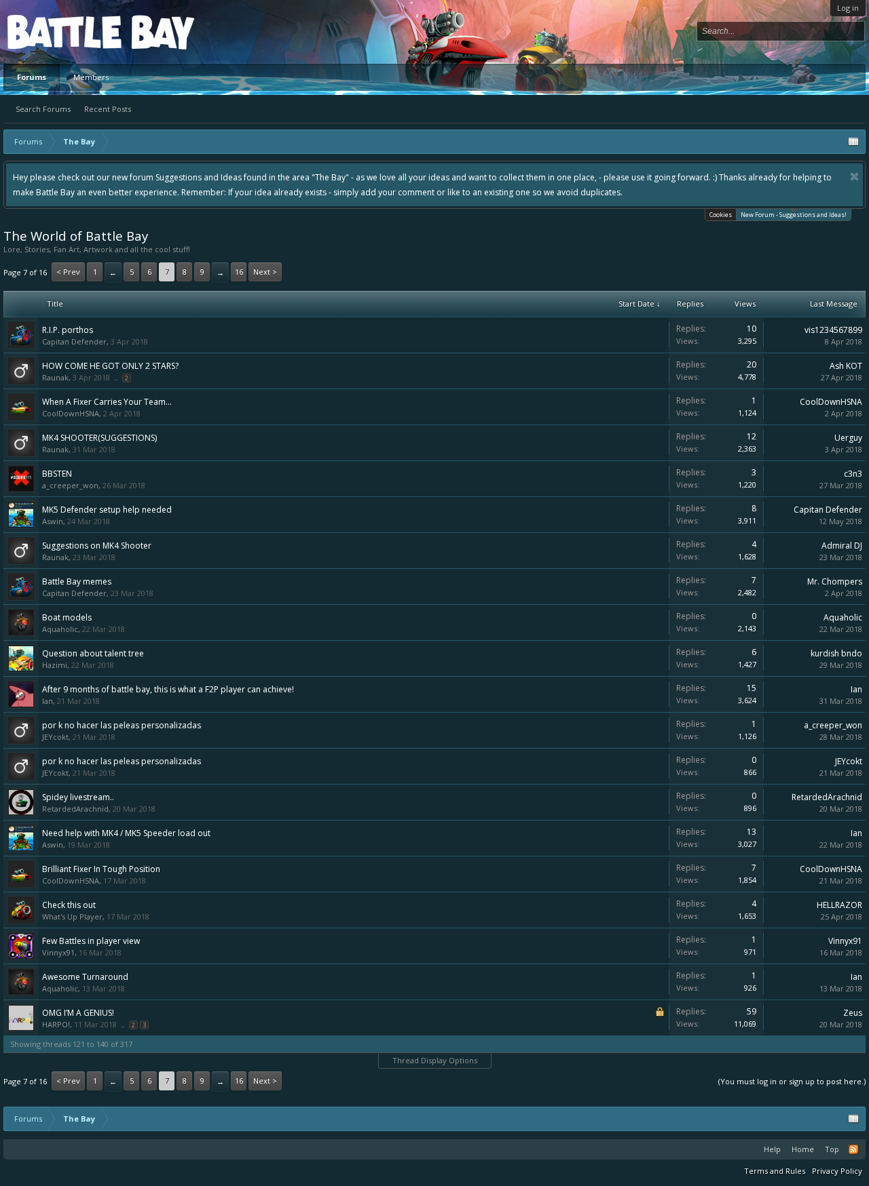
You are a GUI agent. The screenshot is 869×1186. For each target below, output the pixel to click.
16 (239, 271)
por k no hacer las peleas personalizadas (121, 725)
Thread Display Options (434, 1060)
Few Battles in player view (91, 941)
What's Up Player (72, 916)
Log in (848, 8)
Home (803, 1149)
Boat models (67, 617)
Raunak (55, 377)
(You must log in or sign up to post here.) (792, 1081)
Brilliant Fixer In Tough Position (101, 869)
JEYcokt (55, 737)
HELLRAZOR (839, 905)
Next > (265, 271)
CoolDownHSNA (70, 413)
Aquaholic (60, 629)
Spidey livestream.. (78, 797)
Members (91, 77)
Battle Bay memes (76, 581)
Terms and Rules (774, 1171)
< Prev (68, 271)
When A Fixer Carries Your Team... (107, 402)
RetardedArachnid (75, 809)
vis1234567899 (833, 330)
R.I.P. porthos (67, 330)
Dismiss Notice (854, 177)
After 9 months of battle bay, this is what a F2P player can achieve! (168, 689)
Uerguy (848, 437)
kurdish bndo (836, 653)
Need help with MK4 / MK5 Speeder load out (126, 833)
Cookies (720, 214)
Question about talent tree (93, 653)
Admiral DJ (841, 545)
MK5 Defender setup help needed (107, 509)
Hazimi (54, 665)
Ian (47, 701)
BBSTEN (57, 473)
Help (772, 1149)
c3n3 (853, 473)
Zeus (852, 1013)
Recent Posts (107, 109)
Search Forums (43, 109)
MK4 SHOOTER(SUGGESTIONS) (99, 437)
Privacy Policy (837, 1171)
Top (832, 1149)
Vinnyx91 (58, 952)
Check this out (69, 905)
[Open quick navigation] (853, 141)
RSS (853, 1149)
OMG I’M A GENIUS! (78, 1013)
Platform (57, 31)
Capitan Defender (74, 341)
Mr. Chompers (834, 581)
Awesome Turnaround (85, 977)
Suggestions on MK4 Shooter (96, 545)
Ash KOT (846, 366)
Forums (31, 77)
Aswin (52, 521)
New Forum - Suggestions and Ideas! (794, 214)
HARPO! (56, 1024)
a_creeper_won (70, 485)
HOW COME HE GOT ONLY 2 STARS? (110, 366)
